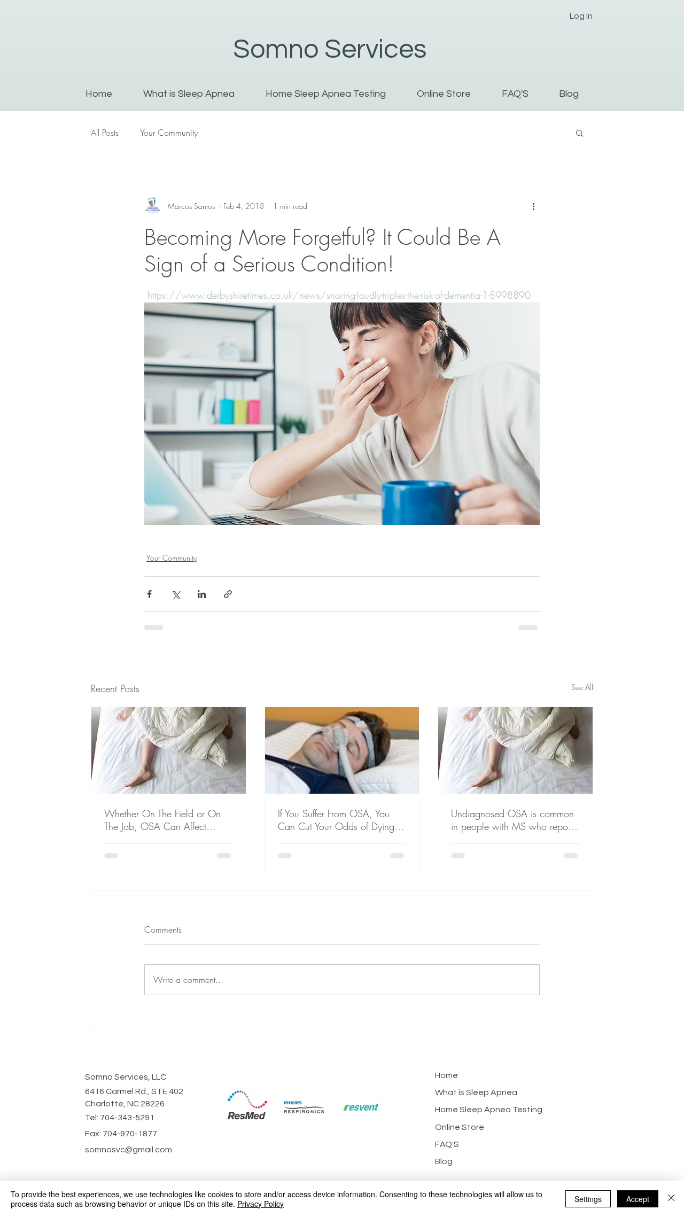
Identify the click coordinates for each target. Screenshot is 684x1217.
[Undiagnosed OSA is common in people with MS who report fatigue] (515, 750)
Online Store (459, 1127)
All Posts (105, 132)
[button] (579, 132)
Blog (444, 1161)
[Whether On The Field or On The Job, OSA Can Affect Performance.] (168, 750)
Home (446, 1075)
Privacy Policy (260, 1203)
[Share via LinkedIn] (202, 594)
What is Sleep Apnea (476, 1092)
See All (582, 687)
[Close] (671, 1198)
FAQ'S (447, 1144)
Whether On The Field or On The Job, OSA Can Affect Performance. (162, 820)
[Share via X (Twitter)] (175, 594)
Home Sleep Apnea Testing (488, 1109)
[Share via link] (228, 594)
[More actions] (533, 205)
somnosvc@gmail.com (128, 1149)
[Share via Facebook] (149, 594)
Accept (637, 1198)
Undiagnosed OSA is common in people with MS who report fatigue (512, 820)
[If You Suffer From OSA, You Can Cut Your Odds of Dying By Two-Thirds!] (342, 750)
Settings (588, 1198)
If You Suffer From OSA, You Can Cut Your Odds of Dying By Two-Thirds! (336, 820)
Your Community (169, 132)
